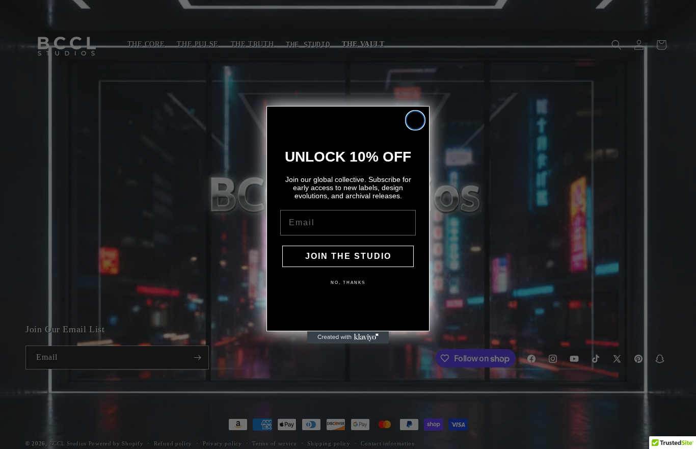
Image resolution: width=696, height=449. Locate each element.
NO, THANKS (348, 282)
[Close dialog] (415, 120)
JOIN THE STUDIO (348, 256)
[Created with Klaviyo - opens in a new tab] (348, 337)
